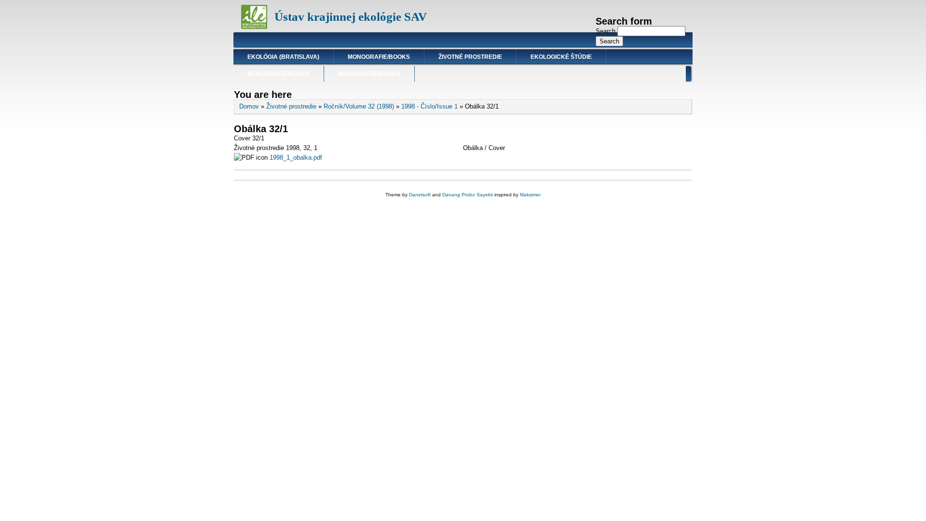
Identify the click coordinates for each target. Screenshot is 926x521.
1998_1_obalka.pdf (296, 157)
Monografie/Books (379, 57)
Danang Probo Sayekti (467, 194)
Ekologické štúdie (561, 57)
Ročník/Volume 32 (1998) (359, 106)
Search (606, 31)
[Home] (254, 26)
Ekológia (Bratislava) (283, 57)
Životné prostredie (470, 57)
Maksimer (530, 194)
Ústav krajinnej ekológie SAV (350, 16)
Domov (249, 106)
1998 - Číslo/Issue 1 (429, 106)
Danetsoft (420, 194)
